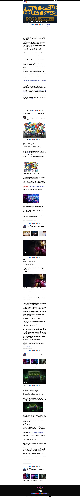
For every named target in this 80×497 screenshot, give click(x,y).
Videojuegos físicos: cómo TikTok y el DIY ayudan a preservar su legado (26, 365)
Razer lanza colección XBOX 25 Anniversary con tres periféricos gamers (31, 390)
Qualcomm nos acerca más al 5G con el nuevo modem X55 (35, 80)
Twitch (27, 152)
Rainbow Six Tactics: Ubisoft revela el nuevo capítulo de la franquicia (34, 237)
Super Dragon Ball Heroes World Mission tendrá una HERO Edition (28, 114)
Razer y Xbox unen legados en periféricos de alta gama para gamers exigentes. (31, 391)
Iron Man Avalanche (30, 348)
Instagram (28, 346)
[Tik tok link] (56, 0)
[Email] (40, 493)
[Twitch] (44, 493)
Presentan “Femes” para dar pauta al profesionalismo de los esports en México (41, 114)
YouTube (29, 152)
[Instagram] (36, 493)
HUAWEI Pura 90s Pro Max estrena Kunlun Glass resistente (26, 237)
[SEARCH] (56, 26)
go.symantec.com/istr (32, 98)
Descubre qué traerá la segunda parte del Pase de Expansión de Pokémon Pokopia (32, 147)
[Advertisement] (34, 31)
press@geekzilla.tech (41, 491)
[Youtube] (38, 493)
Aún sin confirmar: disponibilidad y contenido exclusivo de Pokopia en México (31, 146)
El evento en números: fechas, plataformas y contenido (29, 143)
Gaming (24, 132)
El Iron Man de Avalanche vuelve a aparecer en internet (29, 261)
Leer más (53, 496)
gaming (26, 348)
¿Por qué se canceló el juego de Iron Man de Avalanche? (29, 264)
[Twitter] (34, 493)
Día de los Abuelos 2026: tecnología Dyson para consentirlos (42, 237)
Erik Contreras (25, 22)
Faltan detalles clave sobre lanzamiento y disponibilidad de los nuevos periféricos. (32, 393)
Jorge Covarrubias (29, 225)
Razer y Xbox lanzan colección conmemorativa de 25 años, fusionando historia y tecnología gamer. (33, 394)
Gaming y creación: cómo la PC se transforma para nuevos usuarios (34, 365)
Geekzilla (24, 19)
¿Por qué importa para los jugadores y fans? (28, 144)
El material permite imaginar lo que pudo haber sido (29, 265)
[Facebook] (32, 493)
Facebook (30, 346)
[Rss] (42, 493)
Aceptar (50, 496)
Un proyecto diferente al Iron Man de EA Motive (28, 263)
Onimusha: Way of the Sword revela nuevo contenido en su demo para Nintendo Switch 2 (42, 365)
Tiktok (26, 346)
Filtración (24, 348)
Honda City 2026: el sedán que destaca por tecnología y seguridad (36, 432)
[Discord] (46, 493)
